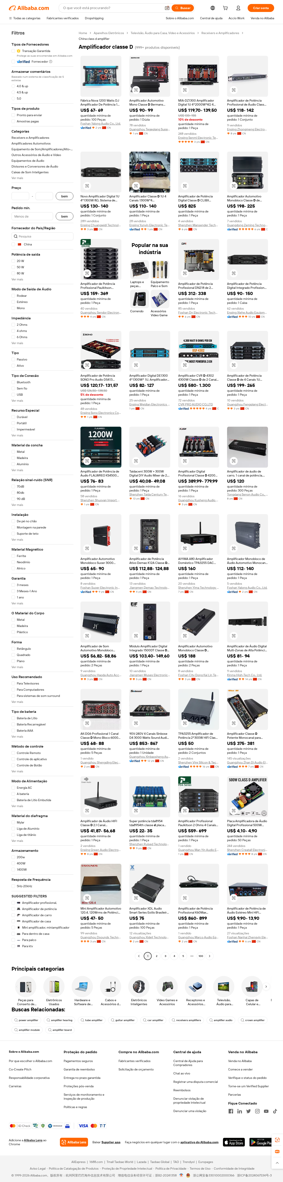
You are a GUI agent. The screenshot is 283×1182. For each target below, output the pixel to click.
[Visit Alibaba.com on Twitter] (248, 1111)
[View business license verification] (181, 1175)
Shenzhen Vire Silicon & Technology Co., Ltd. (198, 762)
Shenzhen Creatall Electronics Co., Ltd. (247, 850)
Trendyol (189, 1162)
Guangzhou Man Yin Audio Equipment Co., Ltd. (198, 850)
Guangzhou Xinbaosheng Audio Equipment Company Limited (149, 756)
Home (83, 33)
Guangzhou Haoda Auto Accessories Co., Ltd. (100, 675)
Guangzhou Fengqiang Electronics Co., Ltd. (247, 404)
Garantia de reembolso (79, 1069)
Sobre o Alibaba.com (24, 1051)
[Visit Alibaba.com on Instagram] (257, 1111)
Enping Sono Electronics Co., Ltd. (100, 413)
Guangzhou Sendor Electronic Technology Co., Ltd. (100, 312)
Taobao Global (159, 1162)
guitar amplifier (125, 1020)
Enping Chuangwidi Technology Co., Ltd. (100, 225)
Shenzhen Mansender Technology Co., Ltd (198, 225)
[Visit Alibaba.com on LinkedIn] (239, 1111)
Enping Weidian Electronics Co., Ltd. (149, 404)
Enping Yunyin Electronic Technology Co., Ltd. (149, 225)
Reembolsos (182, 1090)
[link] (277, 1140)
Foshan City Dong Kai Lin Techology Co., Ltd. (198, 675)
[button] (167, 8)
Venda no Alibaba (240, 1061)
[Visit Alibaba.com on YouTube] (266, 1111)
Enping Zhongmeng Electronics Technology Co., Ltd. (247, 129)
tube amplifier (94, 1020)
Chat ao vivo (181, 1073)
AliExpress (78, 1162)
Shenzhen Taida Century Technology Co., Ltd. (149, 494)
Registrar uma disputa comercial (195, 1082)
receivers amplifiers (188, 1020)
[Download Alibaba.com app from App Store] (234, 1142)
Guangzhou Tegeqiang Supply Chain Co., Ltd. (149, 129)
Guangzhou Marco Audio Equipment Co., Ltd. (198, 937)
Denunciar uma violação (189, 1111)
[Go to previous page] (139, 956)
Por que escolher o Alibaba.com (30, 1061)
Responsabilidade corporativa (29, 1078)
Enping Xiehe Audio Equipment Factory (247, 312)
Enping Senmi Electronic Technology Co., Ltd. (198, 137)
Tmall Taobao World (120, 1162)
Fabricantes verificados (135, 1061)
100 (201, 956)
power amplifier (28, 1020)
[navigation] (42, 495)
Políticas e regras (75, 1107)
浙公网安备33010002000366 (213, 1175)
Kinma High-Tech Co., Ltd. (244, 675)
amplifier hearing (61, 1020)
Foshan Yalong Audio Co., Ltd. (100, 123)
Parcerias (234, 1094)
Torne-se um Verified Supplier (248, 1086)
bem (64, 196)
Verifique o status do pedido (247, 1078)
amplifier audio (223, 1020)
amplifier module (29, 1030)
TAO (176, 1162)
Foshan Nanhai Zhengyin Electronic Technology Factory (247, 937)
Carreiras (15, 1086)
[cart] (226, 8)
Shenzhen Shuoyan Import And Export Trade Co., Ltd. (100, 500)
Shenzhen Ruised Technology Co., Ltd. (149, 844)
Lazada (141, 1162)
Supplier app (110, 1142)
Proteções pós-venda (79, 1086)
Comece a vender (240, 1069)
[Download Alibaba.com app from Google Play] (261, 1142)
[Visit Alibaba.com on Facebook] (230, 1111)
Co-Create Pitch (20, 1069)
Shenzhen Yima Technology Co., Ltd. (198, 587)
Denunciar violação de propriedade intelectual (189, 1100)
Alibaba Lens (33, 1140)
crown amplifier (255, 1020)
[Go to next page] (210, 956)
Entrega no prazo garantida (82, 1078)
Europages (205, 1162)
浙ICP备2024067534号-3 (254, 1175)
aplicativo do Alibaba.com (199, 1142)
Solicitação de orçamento (136, 1069)
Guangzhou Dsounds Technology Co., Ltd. (100, 937)
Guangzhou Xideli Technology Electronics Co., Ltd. (149, 937)
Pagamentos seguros (78, 1061)
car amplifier (155, 1020)
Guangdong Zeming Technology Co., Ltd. (247, 225)
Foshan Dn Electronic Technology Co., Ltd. (198, 312)
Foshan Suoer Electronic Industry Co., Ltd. (100, 587)
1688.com (96, 1162)
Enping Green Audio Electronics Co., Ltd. (100, 850)
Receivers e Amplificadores (220, 33)
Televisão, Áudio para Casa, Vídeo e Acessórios (163, 33)
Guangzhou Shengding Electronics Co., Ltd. (100, 762)
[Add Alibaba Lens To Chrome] (74, 1142)
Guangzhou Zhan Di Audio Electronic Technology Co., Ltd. (247, 762)
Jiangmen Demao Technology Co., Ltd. (149, 587)
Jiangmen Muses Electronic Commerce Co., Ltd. (149, 675)
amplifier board (62, 1030)
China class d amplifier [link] (94, 38)
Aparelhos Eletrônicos (109, 33)
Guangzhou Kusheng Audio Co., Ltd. (198, 500)
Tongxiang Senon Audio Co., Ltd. (247, 494)
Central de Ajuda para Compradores (188, 1063)
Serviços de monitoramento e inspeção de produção (84, 1096)
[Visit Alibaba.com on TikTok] (275, 1111)
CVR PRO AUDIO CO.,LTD (195, 404)
